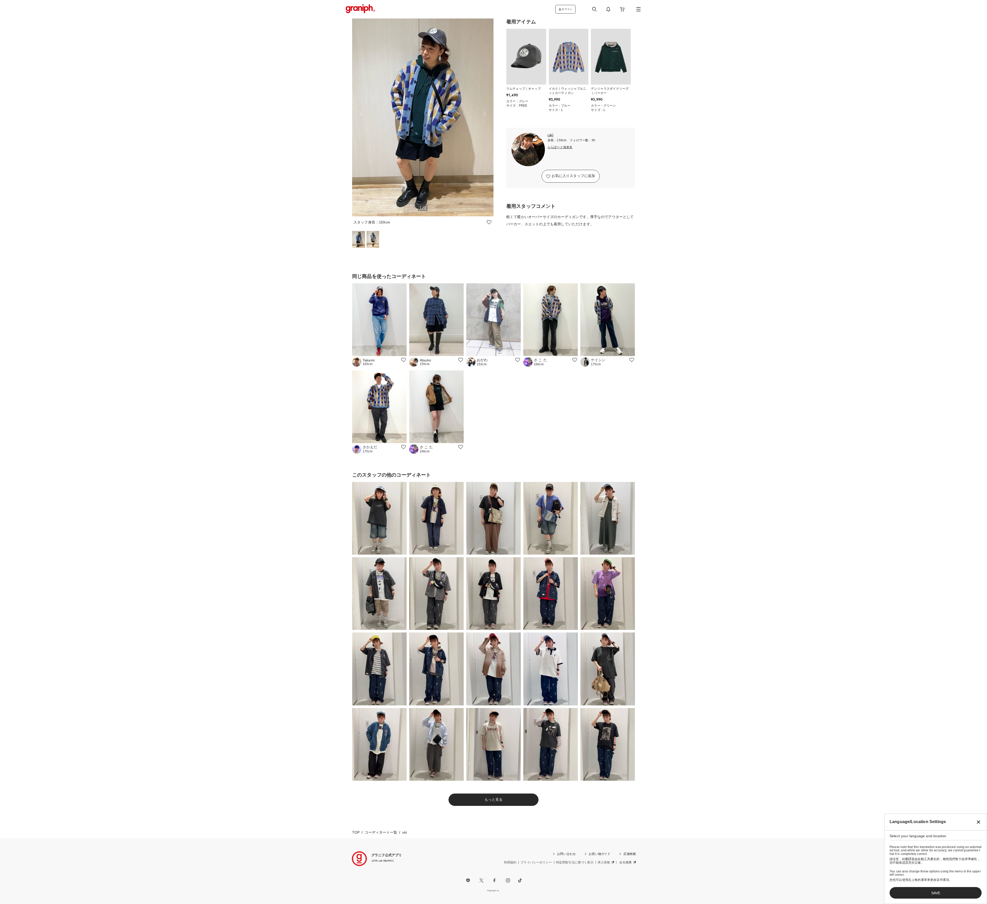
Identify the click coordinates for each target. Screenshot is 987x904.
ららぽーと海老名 (559, 147)
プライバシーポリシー (536, 862)
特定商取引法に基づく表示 (574, 862)
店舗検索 (629, 854)
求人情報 (604, 862)
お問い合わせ (566, 854)
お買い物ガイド (599, 854)
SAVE (935, 893)
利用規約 (510, 862)
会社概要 (625, 862)
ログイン (567, 9)
